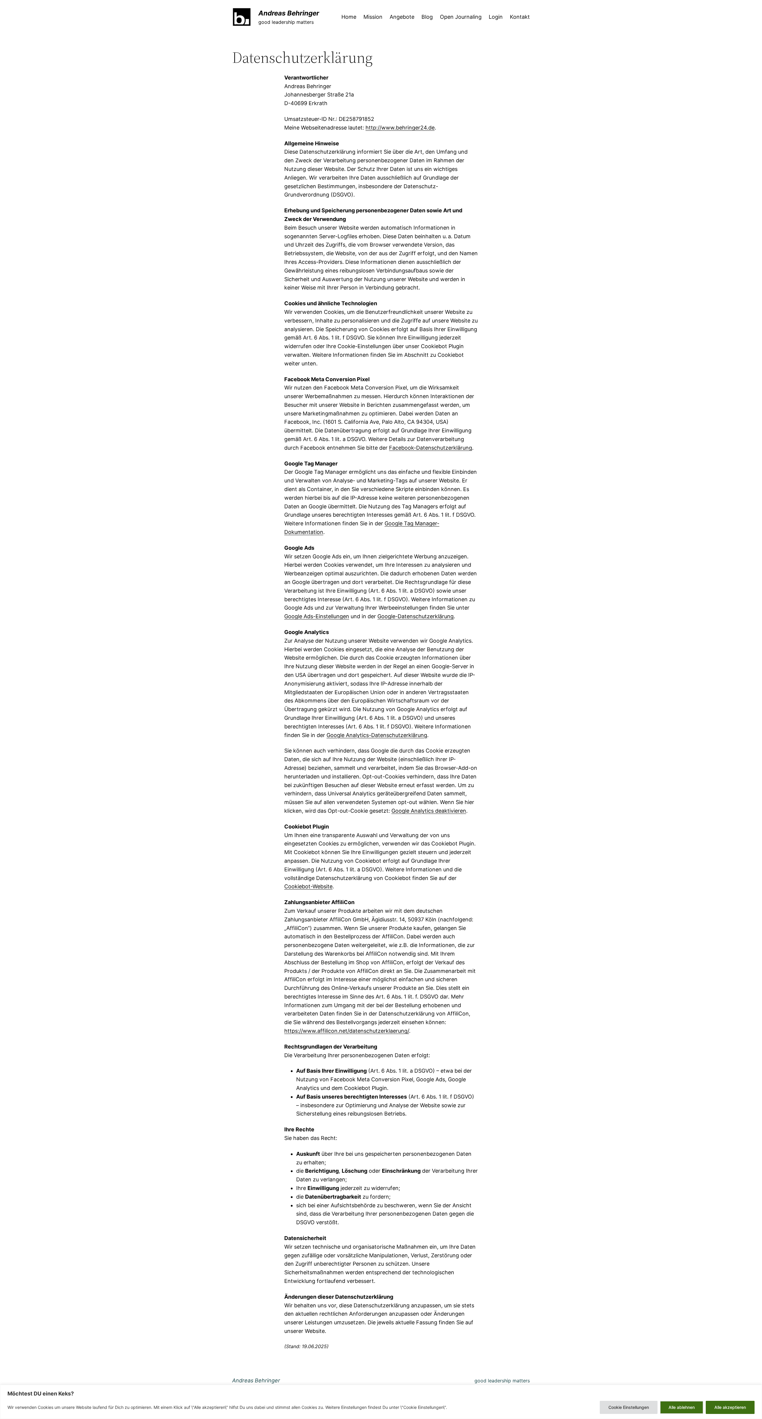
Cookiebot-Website (308, 886)
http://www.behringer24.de (400, 127)
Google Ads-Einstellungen (316, 616)
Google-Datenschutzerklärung (415, 616)
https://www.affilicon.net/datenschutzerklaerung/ (346, 1031)
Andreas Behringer (288, 13)
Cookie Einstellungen (628, 1407)
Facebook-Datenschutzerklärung (430, 448)
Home (348, 17)
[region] (381, 1402)
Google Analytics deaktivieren (428, 811)
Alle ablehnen (682, 1407)
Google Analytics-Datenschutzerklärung (377, 735)
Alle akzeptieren (730, 1407)
